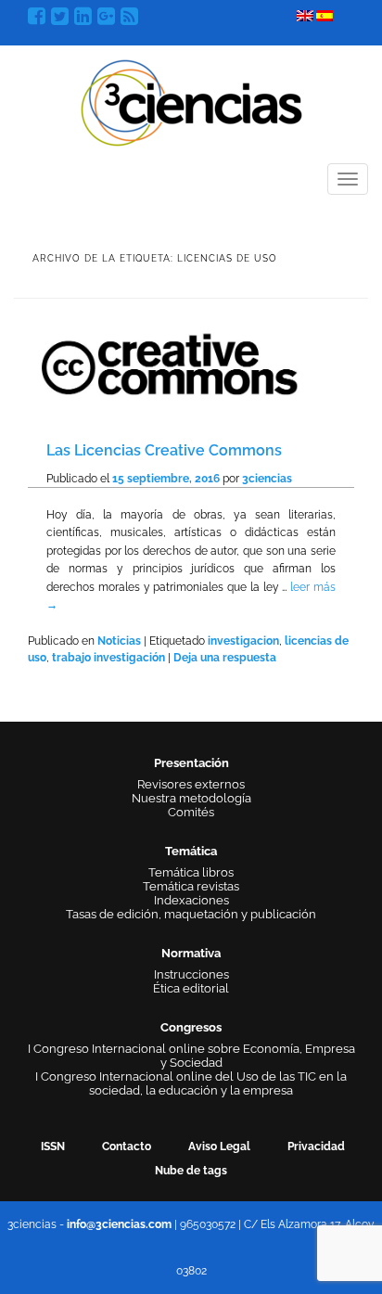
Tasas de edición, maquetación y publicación (191, 914)
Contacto (126, 1146)
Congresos (191, 1027)
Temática (191, 851)
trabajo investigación (108, 657)
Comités (191, 812)
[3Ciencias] (191, 100)
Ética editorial (191, 988)
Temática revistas (191, 886)
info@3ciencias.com (119, 1224)
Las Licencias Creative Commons (164, 450)
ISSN (53, 1146)
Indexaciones (191, 900)
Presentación (191, 763)
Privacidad (316, 1146)
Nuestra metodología (191, 798)
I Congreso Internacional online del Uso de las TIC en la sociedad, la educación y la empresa (191, 1083)
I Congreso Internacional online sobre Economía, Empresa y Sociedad (191, 1056)
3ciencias (267, 478)
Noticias (119, 640)
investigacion (243, 640)
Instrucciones (191, 974)
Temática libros (191, 872)
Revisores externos (191, 784)
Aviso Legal (219, 1146)
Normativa (191, 953)
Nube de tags (191, 1170)
